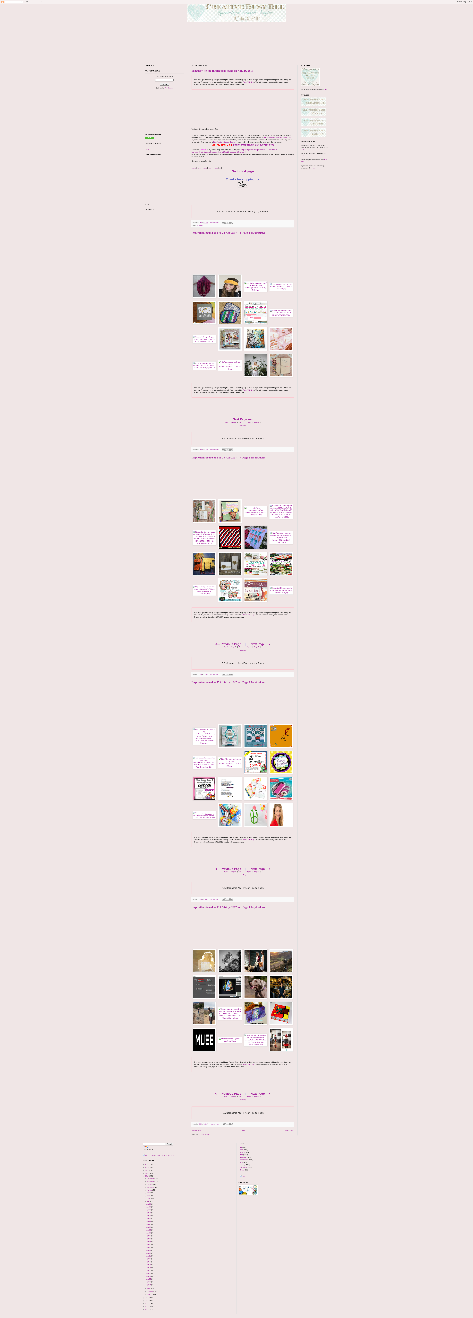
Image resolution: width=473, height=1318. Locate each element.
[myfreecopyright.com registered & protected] (159, 1155)
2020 (147, 1167)
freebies (243, 1157)
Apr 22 (148, 1227)
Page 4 (248, 422)
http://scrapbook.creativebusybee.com (277, 137)
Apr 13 (148, 1253)
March (149, 1288)
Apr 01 (148, 1285)
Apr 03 (148, 1279)
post (325, 89)
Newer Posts (196, 1131)
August (149, 1190)
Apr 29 (148, 1207)
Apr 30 (148, 1204)
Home (243, 1131)
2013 (147, 1306)
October (149, 1184)
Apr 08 (148, 1264)
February (150, 1291)
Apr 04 (148, 1276)
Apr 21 (148, 1230)
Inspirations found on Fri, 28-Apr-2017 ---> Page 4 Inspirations (228, 907)
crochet (242, 1152)
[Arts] (242, 1176)
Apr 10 (148, 1259)
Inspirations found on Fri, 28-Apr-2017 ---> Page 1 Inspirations (228, 233)
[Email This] (223, 223)
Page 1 (226, 422)
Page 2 (233, 422)
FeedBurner (169, 88)
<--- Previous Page (228, 644)
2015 (147, 1301)
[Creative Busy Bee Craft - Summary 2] (149, 138)
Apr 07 (148, 1267)
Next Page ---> (243, 419)
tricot (242, 1170)
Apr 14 (148, 1250)
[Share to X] (227, 223)
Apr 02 (148, 1282)
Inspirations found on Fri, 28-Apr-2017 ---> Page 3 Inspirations (228, 682)
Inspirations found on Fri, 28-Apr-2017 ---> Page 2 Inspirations (228, 457)
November (150, 1181)
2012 (147, 1309)
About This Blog (248, 82)
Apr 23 (148, 1224)
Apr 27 (148, 1213)
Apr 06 (148, 1270)
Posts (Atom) (205, 1134)
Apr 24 (148, 1221)
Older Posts (289, 1131)
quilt (241, 1162)
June (149, 1196)
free (241, 1155)
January (150, 1294)
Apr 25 (148, 1218)
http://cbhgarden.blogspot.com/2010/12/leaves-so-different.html (223, 152)
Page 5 (256, 422)
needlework (244, 1160)
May (148, 1199)
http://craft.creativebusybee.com (224, 142)
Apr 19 (148, 1236)
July (148, 1193)
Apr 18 (148, 1239)
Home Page (242, 425)
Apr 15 (148, 1247)
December (150, 1178)
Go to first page (243, 171)
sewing (242, 1165)
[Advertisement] (236, 45)
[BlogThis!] (225, 223)
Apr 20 (148, 1233)
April (148, 1201)
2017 (147, 1176)
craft (241, 1150)
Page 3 (241, 422)
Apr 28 (148, 1210)
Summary (200, 225)
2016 (147, 1298)
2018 (147, 1173)
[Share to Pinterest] (232, 223)
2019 (147, 1170)
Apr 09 (148, 1262)
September (151, 1187)
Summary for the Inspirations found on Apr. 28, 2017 (222, 71)
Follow (147, 149)
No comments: (214, 222)
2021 (147, 1164)
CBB (200, 222)
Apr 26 (148, 1215)
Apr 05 (148, 1273)
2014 (147, 1303)
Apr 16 (148, 1244)
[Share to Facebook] (230, 223)
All (241, 1147)
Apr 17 (148, 1241)
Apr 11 (148, 1256)
